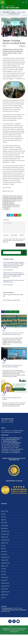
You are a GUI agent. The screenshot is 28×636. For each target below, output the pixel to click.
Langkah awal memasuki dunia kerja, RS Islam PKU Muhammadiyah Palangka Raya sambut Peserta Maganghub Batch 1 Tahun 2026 (13, 275)
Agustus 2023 (4, 594)
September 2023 (5, 591)
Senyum (11, 202)
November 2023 (5, 586)
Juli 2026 (3, 514)
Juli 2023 (3, 597)
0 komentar (22, 46)
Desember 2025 (5, 531)
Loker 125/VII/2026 (8, 284)
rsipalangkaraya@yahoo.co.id (12, 439)
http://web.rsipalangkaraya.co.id (14, 437)
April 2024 (3, 574)
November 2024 (5, 557)
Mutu (12, 311)
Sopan (16, 205)
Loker (7, 311)
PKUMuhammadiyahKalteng (14, 442)
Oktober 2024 (4, 560)
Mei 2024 (3, 571)
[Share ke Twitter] (12, 215)
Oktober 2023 (4, 589)
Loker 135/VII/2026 (8, 270)
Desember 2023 (5, 583)
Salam (12, 199)
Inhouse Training (16, 197)
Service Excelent (8, 205)
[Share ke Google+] (16, 215)
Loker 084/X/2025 (15, 300)
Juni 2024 (3, 568)
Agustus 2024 (4, 566)
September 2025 (5, 540)
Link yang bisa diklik (7, 608)
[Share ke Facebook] (8, 215)
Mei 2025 (3, 548)
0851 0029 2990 (15, 450)
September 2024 (5, 563)
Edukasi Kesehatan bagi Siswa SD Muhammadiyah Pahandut (12, 366)
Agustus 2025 (4, 543)
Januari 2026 (4, 528)
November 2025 (5, 534)
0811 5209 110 (19, 449)
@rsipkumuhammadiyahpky (10, 441)
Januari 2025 (4, 554)
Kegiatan (6, 199)
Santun (19, 199)
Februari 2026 (4, 525)
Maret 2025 (4, 551)
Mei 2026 (3, 517)
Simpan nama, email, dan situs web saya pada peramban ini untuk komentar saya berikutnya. (14, 240)
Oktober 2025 (4, 537)
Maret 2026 (4, 522)
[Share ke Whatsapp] (19, 215)
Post (13, 12)
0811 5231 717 (16, 452)
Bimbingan (6, 197)
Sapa (5, 202)
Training (6, 208)
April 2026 (3, 519)
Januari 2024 (4, 580)
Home (7, 12)
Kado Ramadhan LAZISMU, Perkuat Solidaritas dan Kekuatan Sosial (12, 333)
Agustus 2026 (4, 511)
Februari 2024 (4, 577)
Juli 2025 (3, 545)
